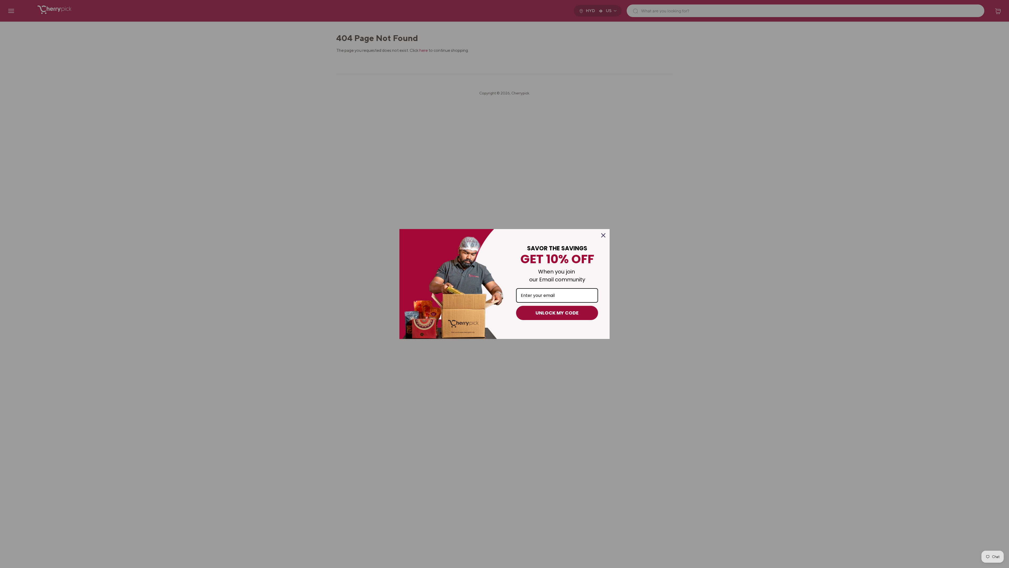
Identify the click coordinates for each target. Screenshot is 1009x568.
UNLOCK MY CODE (557, 313)
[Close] (603, 235)
